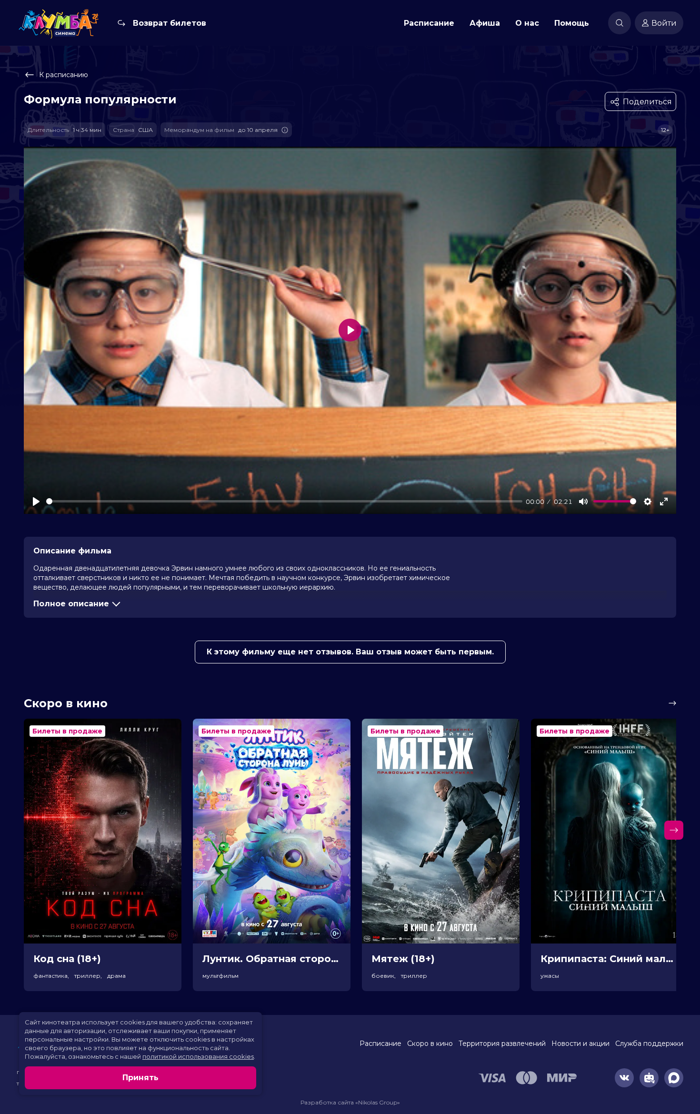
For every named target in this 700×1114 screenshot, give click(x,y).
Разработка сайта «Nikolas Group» (350, 1102)
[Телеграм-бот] (649, 1077)
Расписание (429, 23)
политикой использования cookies (198, 1056)
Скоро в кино (430, 1043)
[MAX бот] (673, 1077)
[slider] (284, 501)
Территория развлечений (502, 1043)
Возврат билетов (169, 23)
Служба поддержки (649, 1043)
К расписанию (63, 74)
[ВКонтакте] (624, 1077)
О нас (527, 23)
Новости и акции (580, 1043)
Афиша (485, 23)
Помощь (571, 23)
